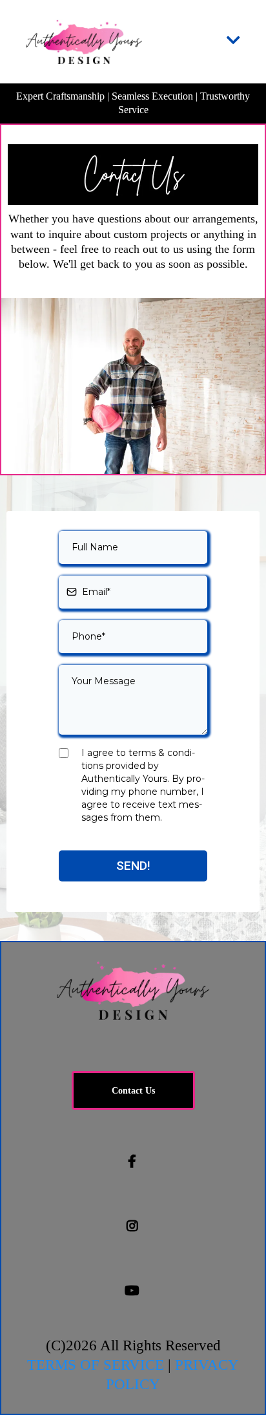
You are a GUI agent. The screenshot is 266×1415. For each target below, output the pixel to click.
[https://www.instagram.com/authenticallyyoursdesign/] (133, 1226)
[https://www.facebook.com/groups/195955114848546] (133, 1161)
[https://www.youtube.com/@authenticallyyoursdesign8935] (133, 1291)
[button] (233, 42)
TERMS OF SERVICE (95, 1365)
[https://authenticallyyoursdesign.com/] (84, 41)
